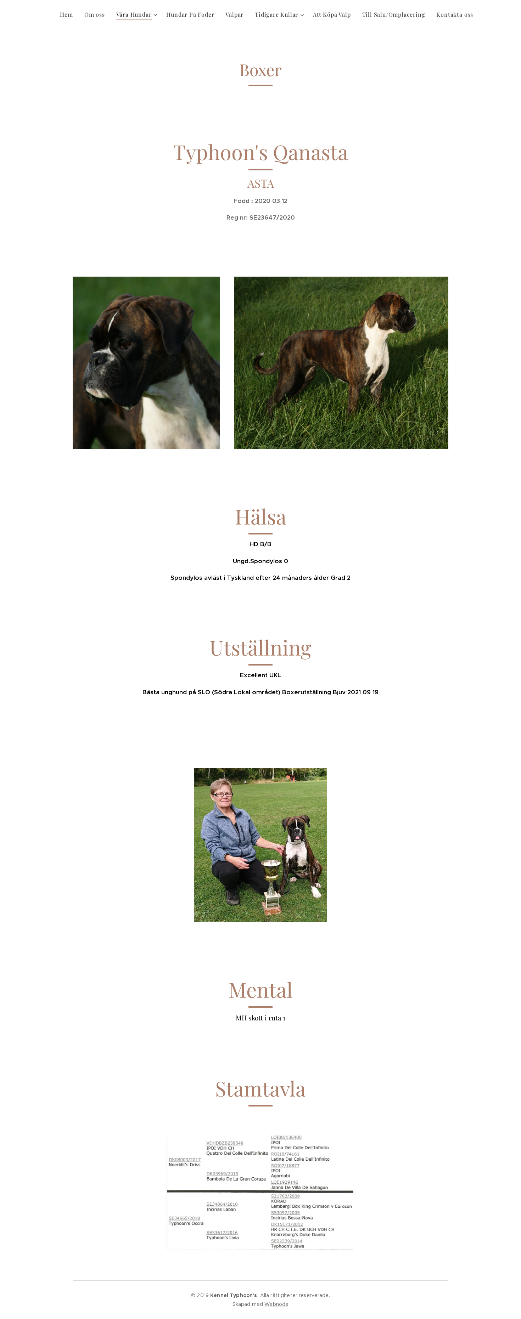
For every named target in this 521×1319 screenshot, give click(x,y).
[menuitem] (68, 14)
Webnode (276, 1304)
